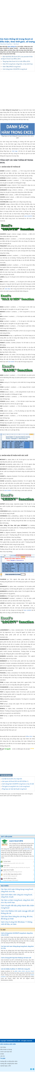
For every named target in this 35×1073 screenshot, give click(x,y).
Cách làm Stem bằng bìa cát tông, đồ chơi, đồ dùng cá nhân (17, 917)
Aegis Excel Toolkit (8, 870)
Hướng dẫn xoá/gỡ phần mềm (8, 1063)
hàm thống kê (12, 46)
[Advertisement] (17, 18)
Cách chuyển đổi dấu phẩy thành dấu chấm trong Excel (17, 906)
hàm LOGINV (27, 610)
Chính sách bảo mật (6, 1051)
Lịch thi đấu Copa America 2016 (12, 874)
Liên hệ (2, 1056)
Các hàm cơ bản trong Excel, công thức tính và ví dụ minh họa (17, 901)
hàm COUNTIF (28, 216)
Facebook (31, 1069)
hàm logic (15, 151)
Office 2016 (29, 736)
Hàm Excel (16, 44)
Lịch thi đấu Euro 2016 (9, 878)
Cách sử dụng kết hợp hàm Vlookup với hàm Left (16, 957)
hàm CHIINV (7, 490)
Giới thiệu (3, 1047)
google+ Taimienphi (33, 1069)
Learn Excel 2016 (16, 841)
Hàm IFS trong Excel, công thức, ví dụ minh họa (18, 64)
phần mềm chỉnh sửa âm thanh (24, 971)
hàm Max (7, 289)
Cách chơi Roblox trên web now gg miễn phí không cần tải (17, 912)
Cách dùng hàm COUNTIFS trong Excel (15, 69)
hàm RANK (11, 361)
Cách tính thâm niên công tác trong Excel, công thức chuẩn (16, 896)
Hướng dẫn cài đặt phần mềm (8, 1061)
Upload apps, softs (5, 1066)
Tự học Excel (6, 861)
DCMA (2, 1054)
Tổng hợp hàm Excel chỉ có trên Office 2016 (16, 61)
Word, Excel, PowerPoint (6, 44)
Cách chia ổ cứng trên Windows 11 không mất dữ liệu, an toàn (16, 923)
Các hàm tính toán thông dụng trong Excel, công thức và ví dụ (17, 890)
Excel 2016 (27, 849)
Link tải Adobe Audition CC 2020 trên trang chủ (15, 969)
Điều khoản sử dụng (6, 1049)
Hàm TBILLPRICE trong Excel (11, 67)
